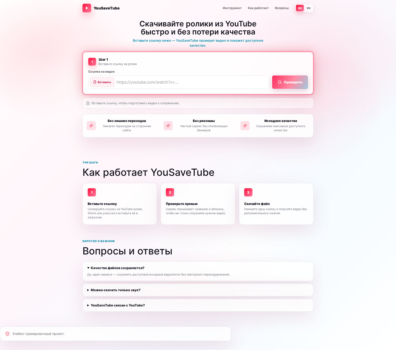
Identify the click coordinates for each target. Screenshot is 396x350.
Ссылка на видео (101, 71)
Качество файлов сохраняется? (117, 268)
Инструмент (232, 8)
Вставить (104, 82)
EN (308, 8)
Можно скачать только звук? (115, 290)
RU (300, 8)
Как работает (258, 8)
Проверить (293, 82)
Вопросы (282, 8)
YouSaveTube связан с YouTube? (118, 305)
